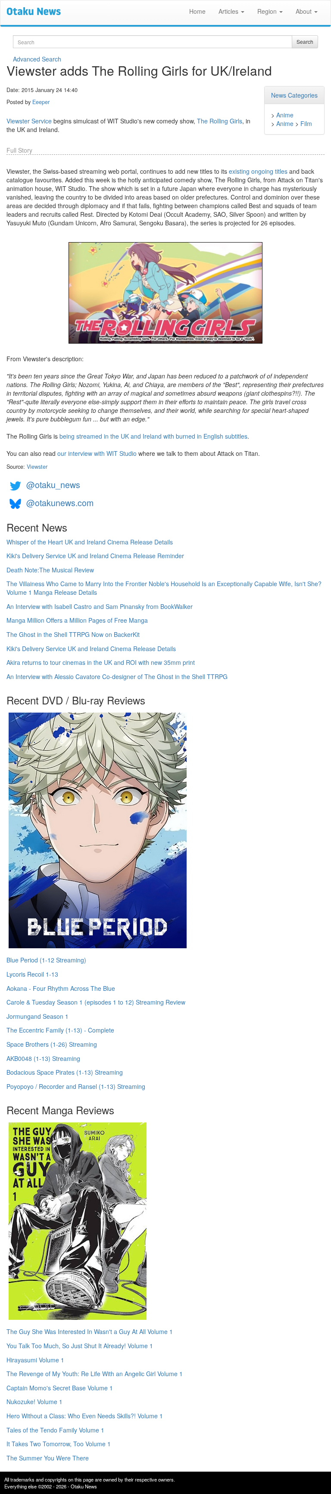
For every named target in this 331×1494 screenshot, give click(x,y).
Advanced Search (37, 59)
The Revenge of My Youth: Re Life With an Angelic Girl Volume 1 (94, 1373)
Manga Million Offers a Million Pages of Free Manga (77, 620)
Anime (285, 115)
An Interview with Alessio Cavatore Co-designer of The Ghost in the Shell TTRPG (117, 676)
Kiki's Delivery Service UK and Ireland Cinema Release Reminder (95, 555)
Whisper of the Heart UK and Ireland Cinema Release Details (89, 542)
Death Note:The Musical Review (50, 570)
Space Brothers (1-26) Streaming (51, 1044)
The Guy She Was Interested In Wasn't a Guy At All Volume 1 (89, 1331)
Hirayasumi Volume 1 (35, 1360)
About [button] (304, 11)
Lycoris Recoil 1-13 (32, 974)
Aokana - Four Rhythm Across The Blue (60, 988)
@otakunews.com (60, 502)
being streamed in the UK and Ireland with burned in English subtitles (153, 436)
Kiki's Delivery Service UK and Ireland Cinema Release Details (91, 648)
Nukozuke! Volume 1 (34, 1401)
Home (197, 11)
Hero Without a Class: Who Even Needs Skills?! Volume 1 (84, 1415)
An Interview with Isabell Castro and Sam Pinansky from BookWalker (99, 606)
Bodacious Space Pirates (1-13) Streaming (64, 1072)
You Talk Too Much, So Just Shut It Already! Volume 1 (79, 1345)
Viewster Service (29, 121)
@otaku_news (53, 484)
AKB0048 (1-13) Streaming (43, 1058)
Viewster (37, 466)
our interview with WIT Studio (97, 453)
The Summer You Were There (47, 1458)
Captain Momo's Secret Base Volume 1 (59, 1387)
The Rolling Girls (219, 121)
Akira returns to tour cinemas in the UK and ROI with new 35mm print (100, 662)
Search (305, 41)
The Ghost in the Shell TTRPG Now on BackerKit (73, 634)
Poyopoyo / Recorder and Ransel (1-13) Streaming (75, 1086)
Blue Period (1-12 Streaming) (46, 960)
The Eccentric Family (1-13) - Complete (60, 1030)
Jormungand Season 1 (37, 1016)
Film (306, 123)
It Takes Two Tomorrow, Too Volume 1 (58, 1443)
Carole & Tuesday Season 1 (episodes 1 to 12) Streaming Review (95, 1002)
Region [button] (267, 11)
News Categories (294, 95)
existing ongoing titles (258, 171)
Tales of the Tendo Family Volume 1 (55, 1430)
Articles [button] (229, 11)
